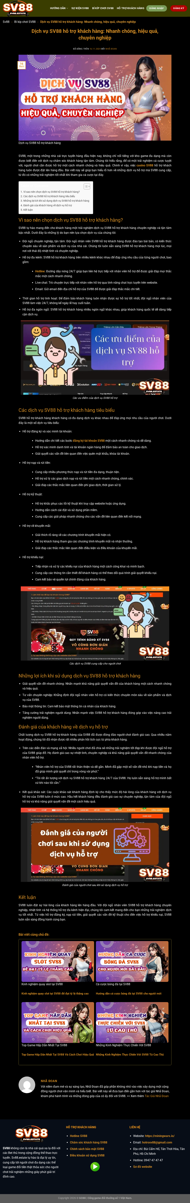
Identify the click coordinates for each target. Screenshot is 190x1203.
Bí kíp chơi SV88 (25, 22)
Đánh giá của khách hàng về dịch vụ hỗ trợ (47, 205)
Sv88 (6, 22)
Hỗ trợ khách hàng (130, 8)
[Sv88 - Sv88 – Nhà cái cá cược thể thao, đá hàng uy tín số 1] (24, 8)
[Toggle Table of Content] (85, 186)
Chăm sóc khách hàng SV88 (88, 1142)
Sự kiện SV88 (80, 8)
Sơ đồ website (142, 1166)
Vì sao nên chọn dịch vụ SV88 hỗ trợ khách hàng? (51, 191)
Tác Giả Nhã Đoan (157, 1096)
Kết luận (28, 209)
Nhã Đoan (111, 49)
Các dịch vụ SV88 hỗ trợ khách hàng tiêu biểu (49, 196)
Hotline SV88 (78, 1136)
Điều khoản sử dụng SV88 (87, 1155)
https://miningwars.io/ (160, 1136)
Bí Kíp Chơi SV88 (103, 8)
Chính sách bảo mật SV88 (87, 1149)
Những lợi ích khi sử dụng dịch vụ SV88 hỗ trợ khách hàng (56, 200)
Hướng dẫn (58, 8)
